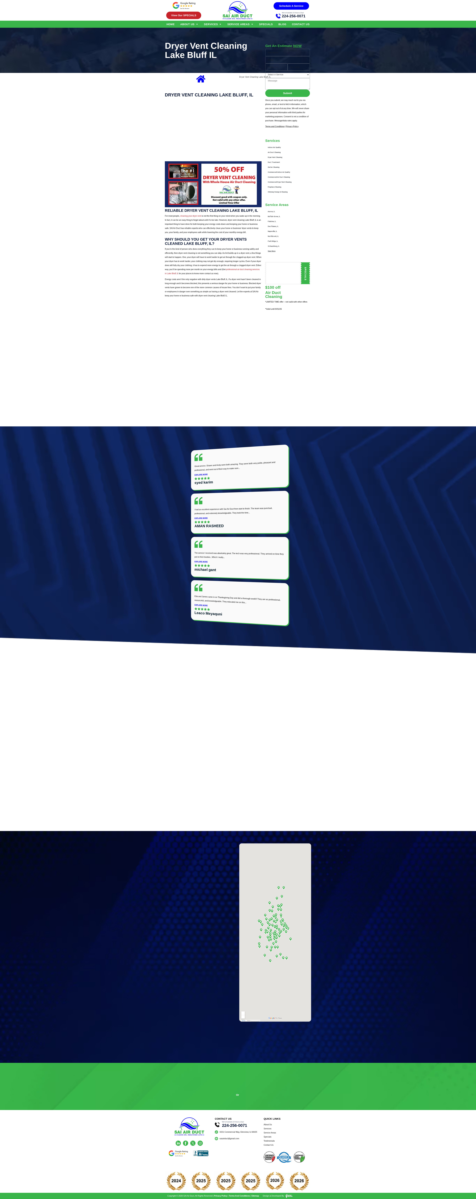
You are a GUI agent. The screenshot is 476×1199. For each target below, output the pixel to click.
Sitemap (255, 1196)
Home (170, 24)
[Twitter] (192, 1143)
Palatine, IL (272, 221)
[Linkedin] (178, 1143)
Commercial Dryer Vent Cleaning (280, 182)
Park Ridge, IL (273, 241)
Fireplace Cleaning (274, 187)
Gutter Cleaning (273, 167)
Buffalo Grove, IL (274, 216)
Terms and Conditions (274, 126)
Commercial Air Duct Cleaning (279, 177)
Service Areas (238, 24)
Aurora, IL (271, 211)
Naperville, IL (272, 231)
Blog (282, 24)
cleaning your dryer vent (190, 216)
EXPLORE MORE (201, 474)
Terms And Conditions (239, 1196)
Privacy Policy (292, 126)
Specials (266, 24)
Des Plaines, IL (273, 226)
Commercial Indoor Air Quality (279, 172)
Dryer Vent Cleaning (275, 157)
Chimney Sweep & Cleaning (278, 192)
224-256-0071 (294, 16)
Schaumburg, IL (273, 246)
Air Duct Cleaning (274, 152)
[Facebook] (185, 1143)
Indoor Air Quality (274, 147)
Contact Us (301, 24)
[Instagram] (200, 1143)
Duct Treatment (274, 162)
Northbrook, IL (273, 236)
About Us (187, 24)
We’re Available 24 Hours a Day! (293, 13)
